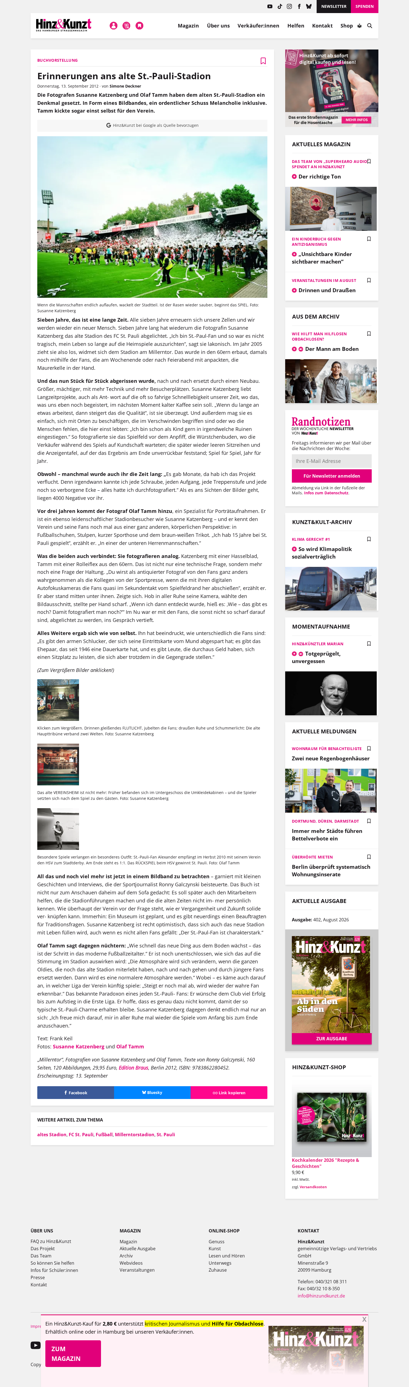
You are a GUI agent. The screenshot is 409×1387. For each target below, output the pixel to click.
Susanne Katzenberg (78, 1046)
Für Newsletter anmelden (332, 476)
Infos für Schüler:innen (54, 1270)
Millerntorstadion (134, 1135)
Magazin (188, 25)
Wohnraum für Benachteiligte (327, 748)
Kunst (215, 1248)
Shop (347, 25)
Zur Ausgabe (331, 1039)
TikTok (280, 6)
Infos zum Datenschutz (326, 492)
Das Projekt (43, 1248)
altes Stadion (51, 1135)
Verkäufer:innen (258, 25)
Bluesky (309, 6)
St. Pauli (166, 1135)
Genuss (217, 1242)
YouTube (270, 6)
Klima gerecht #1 (311, 539)
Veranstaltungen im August (324, 280)
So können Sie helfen (52, 1263)
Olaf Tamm (131, 1046)
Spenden (365, 6)
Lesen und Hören (227, 1256)
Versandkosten (313, 1186)
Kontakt (322, 25)
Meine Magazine (126, 25)
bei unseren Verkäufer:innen (159, 1331)
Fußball (104, 1135)
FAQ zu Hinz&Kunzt (51, 1241)
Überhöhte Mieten (312, 857)
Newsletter (333, 6)
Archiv (126, 1256)
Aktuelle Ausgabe (138, 1248)
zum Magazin (66, 1353)
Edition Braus (133, 1067)
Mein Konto (113, 25)
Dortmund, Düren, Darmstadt (325, 821)
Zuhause (218, 1270)
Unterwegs (220, 1263)
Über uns (218, 25)
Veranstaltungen (137, 1270)
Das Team (41, 1256)
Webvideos (131, 1263)
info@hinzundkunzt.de (321, 1296)
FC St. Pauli (81, 1135)
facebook (299, 6)
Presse (38, 1277)
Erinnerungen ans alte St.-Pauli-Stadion (124, 76)
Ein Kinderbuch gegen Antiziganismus (316, 241)
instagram (289, 6)
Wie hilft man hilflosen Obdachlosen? (319, 336)
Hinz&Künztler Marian (318, 643)
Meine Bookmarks (139, 25)
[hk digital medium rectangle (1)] (331, 125)
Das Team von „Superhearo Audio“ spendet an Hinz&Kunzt (330, 164)
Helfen (296, 25)
